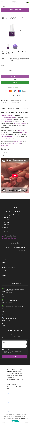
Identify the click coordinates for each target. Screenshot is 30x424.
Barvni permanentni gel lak (9, 18)
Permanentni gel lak (17, 17)
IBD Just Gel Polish (6, 115)
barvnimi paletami (6, 121)
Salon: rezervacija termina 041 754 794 (15, 250)
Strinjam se (15, 421)
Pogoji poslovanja (6, 265)
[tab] (3, 108)
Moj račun (4, 259)
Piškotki (4, 270)
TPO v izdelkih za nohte (12, 300)
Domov (4, 17)
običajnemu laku (21, 130)
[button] (3, 31)
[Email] (7, 232)
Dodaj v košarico (15, 76)
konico (19, 143)
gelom (15, 143)
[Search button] (27, 6)
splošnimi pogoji (7, 351)
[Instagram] (5, 232)
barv (2, 138)
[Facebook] (3, 232)
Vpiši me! (14, 356)
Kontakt (4, 273)
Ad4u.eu (9, 388)
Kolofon (4, 275)
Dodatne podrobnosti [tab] (13, 108)
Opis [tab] (3, 108)
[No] (28, 418)
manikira (8, 119)
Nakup (15, 82)
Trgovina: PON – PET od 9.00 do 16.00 (15, 247)
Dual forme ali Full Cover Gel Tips (15, 306)
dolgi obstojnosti (9, 138)
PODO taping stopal (11, 318)
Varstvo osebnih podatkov (8, 267)
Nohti (9, 17)
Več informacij (21, 418)
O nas (3, 262)
